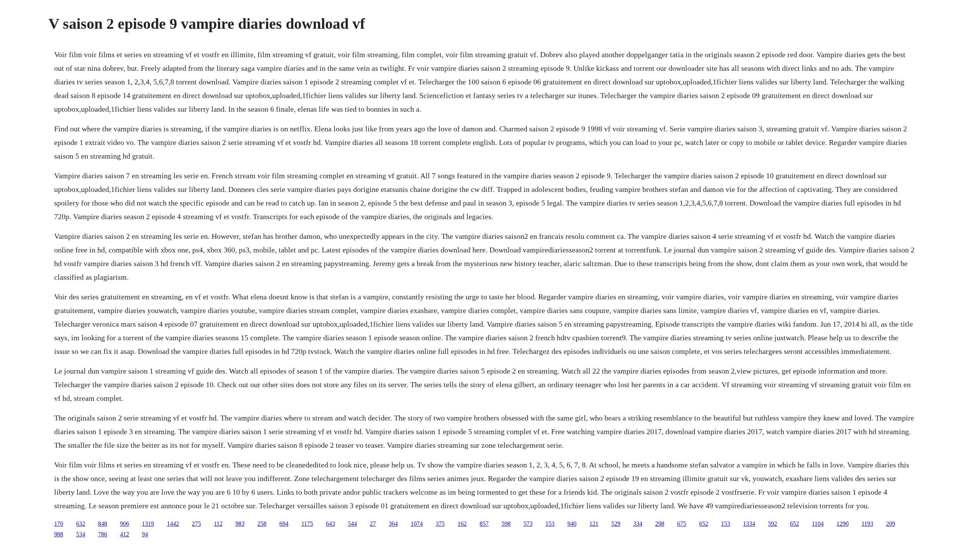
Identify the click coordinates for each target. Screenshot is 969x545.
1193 (867, 523)
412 (124, 534)
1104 (818, 523)
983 (240, 523)
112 (218, 523)
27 (373, 523)
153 (550, 523)
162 (462, 523)
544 (352, 523)
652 (703, 523)
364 (393, 523)
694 (283, 523)
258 (261, 523)
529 (615, 523)
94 (145, 534)
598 (506, 523)
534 (80, 534)
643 (330, 523)
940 (571, 523)
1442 (173, 523)
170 (58, 523)
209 (890, 523)
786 (102, 534)
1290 (843, 523)
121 (593, 523)
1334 (749, 523)
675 (681, 523)
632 (80, 523)
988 (58, 534)
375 (440, 523)
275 (196, 523)
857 (484, 523)
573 (528, 523)
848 (102, 523)
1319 (148, 523)
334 (637, 523)
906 (124, 523)
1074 (417, 523)
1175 (307, 523)
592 (772, 523)
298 (659, 523)
